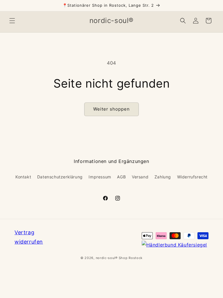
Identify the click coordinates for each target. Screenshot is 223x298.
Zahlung (162, 176)
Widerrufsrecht (192, 176)
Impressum (100, 176)
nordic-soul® (107, 258)
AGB (121, 176)
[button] (12, 20)
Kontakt (23, 176)
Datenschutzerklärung (60, 176)
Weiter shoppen (111, 109)
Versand (140, 176)
